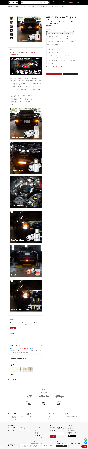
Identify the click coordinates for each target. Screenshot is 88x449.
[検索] (49, 2)
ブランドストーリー (38, 428)
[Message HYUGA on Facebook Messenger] (85, 442)
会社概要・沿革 (38, 427)
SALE (52, 6)
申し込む (53, 436)
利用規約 (36, 433)
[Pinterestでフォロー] (37, 443)
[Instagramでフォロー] (36, 443)
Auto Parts (38, 6)
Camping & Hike (46, 6)
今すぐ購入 (70, 73)
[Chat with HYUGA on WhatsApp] (85, 439)
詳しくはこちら (13, 419)
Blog (63, 6)
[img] (44, 391)
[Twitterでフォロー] (34, 443)
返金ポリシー (37, 435)
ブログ (36, 430)
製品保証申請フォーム (72, 430)
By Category (17, 6)
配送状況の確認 (71, 428)
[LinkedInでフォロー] (41, 443)
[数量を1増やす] (55, 70)
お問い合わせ (70, 433)
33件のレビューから (44, 392)
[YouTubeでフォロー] (39, 443)
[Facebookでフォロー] (32, 443)
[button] (43, 406)
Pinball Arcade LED (31, 6)
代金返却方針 (12, 333)
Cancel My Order (72, 435)
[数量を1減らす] (50, 70)
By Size (24, 6)
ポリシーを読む (32, 418)
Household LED (57, 6)
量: (46, 70)
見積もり (13, 328)
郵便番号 (35, 322)
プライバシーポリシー (39, 437)
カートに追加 (54, 73)
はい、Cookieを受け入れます (61, 445)
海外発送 (36, 432)
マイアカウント (62, 3)
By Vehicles (10, 6)
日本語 (10, 441)
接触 (49, 418)
